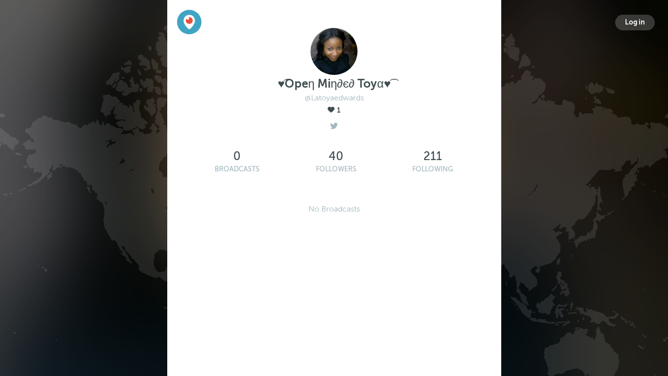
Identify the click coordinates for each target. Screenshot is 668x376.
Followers (336, 169)
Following (432, 169)
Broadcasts (237, 169)
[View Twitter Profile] (334, 123)
